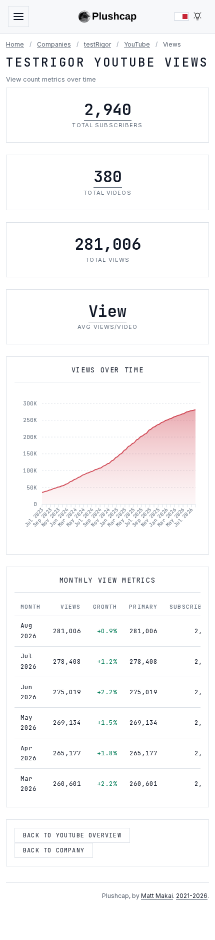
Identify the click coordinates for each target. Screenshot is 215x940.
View (107, 311)
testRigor (97, 44)
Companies (54, 44)
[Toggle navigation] (18, 16)
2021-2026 (192, 895)
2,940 (108, 109)
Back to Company (53, 850)
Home (15, 44)
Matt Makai (157, 895)
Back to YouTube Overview (72, 835)
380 (108, 176)
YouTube (137, 44)
